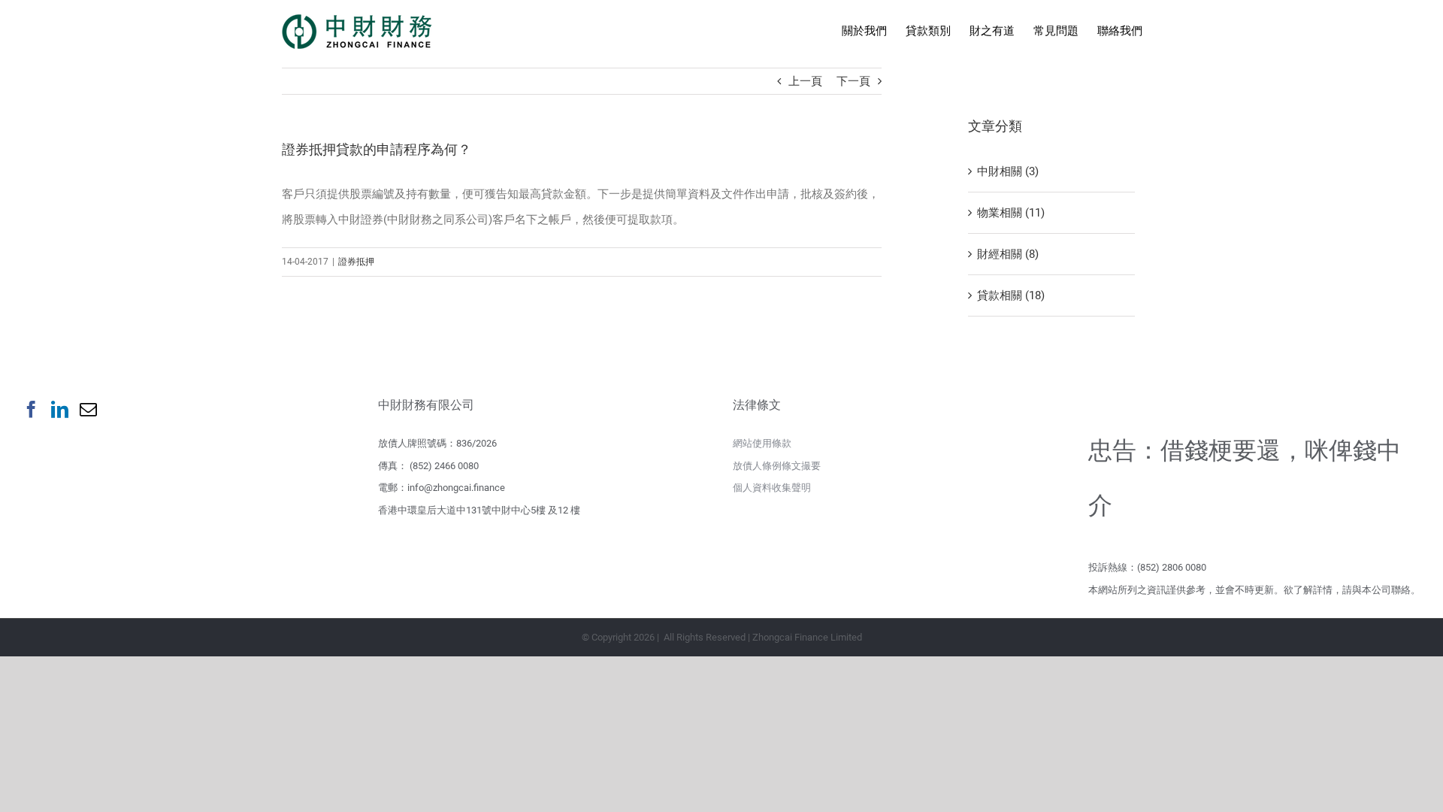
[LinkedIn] (59, 409)
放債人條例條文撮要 (777, 465)
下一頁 (853, 81)
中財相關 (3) (1008, 171)
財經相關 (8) (1008, 254)
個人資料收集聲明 (772, 487)
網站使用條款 (762, 443)
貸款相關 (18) (1011, 295)
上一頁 (805, 81)
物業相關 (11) (1011, 213)
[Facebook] (31, 409)
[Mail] (88, 409)
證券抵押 (356, 261)
